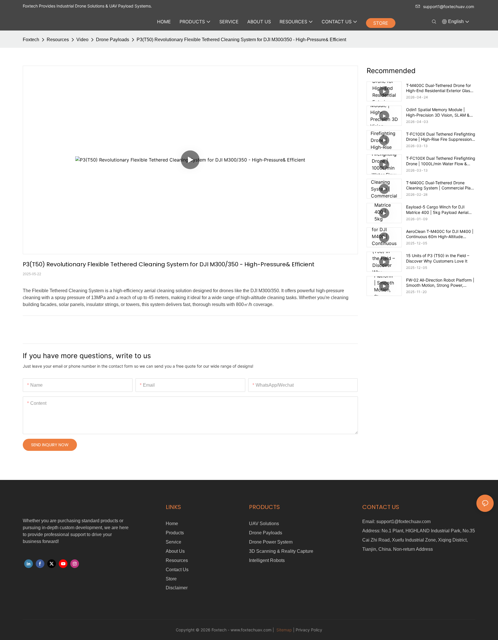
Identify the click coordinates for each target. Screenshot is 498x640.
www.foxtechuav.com (251, 629)
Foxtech (31, 39)
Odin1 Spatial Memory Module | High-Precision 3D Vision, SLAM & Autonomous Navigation (437, 112)
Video (82, 39)
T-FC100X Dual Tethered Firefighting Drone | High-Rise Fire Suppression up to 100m (440, 137)
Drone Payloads (112, 39)
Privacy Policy (309, 629)
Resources (58, 39)
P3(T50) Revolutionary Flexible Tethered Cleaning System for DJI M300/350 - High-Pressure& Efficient (241, 39)
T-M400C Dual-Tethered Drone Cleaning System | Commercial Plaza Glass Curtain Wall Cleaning (440, 185)
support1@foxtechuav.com (448, 6)
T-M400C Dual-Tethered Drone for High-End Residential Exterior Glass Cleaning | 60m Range (439, 88)
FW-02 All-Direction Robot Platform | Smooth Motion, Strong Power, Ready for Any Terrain (440, 283)
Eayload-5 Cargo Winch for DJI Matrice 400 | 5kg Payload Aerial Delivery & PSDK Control (437, 209)
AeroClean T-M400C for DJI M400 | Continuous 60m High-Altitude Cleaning (440, 234)
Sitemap (283, 629)
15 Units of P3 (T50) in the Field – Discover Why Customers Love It (437, 258)
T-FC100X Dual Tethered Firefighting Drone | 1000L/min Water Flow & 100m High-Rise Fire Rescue (440, 161)
